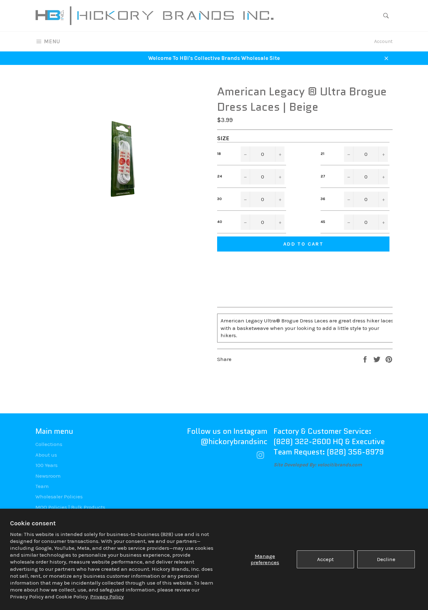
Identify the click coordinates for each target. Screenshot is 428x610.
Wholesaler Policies (59, 496)
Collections (48, 444)
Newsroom (48, 476)
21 (322, 153)
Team (42, 486)
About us (46, 455)
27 (323, 176)
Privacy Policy (107, 596)
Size (223, 138)
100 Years (46, 465)
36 (323, 199)
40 (219, 222)
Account (383, 41)
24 (219, 176)
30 (219, 199)
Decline (386, 559)
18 (219, 153)
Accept (325, 559)
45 (323, 222)
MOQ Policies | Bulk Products (70, 507)
